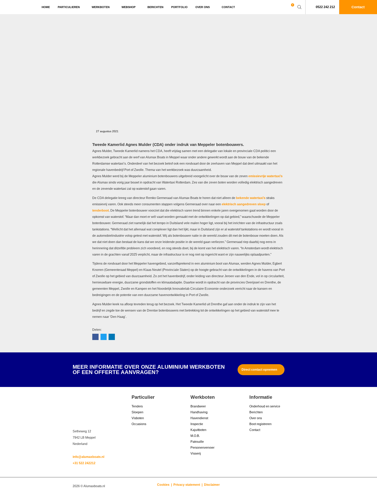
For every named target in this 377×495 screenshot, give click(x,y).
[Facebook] (299, 486)
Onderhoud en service (264, 406)
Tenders (137, 406)
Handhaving (199, 412)
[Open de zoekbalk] (299, 7)
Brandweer (198, 406)
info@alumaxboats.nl (88, 456)
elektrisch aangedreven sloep (244, 204)
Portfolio (179, 7)
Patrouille (197, 441)
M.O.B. (195, 435)
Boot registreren (260, 424)
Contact (228, 7)
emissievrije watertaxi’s (265, 176)
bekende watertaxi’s (250, 198)
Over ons (202, 7)
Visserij (195, 453)
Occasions (139, 424)
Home (46, 7)
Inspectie (196, 424)
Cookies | (165, 484)
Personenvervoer (202, 447)
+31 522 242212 (84, 463)
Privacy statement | (188, 484)
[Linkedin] (278, 486)
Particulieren (69, 7)
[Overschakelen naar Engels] (279, 7)
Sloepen (137, 412)
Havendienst (199, 418)
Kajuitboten (198, 430)
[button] (95, 337)
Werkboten (101, 7)
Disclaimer (212, 484)
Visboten (138, 418)
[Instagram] (289, 486)
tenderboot (100, 210)
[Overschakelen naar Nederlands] (271, 7)
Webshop (128, 7)
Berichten (155, 7)
